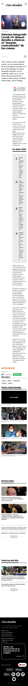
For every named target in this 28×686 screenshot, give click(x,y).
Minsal (10, 383)
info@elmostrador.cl (13, 627)
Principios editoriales (6, 634)
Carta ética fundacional (7, 632)
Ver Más (13, 536)
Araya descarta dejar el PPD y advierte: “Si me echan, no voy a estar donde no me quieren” (14, 528)
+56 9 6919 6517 (5, 627)
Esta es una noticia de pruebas (6, 404)
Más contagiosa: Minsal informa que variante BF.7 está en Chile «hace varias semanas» (13, 438)
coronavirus (16, 380)
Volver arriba (4, 665)
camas (3, 380)
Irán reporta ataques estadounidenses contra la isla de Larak (13, 585)
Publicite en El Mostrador (7, 638)
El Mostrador (5, 56)
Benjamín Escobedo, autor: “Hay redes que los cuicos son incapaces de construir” (21, 218)
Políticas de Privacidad (6, 635)
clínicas (9, 380)
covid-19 (4, 383)
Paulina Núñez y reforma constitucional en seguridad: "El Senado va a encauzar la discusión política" (12, 517)
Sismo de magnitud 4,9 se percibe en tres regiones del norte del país (21, 167)
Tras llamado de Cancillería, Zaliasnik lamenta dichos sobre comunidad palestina (21, 192)
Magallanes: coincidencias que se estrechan (13, 533)
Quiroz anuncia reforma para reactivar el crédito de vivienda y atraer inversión (12, 498)
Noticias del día (9, 560)
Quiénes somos (5, 630)
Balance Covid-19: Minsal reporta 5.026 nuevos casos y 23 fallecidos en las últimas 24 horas (12, 421)
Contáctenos (4, 642)
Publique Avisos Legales (7, 640)
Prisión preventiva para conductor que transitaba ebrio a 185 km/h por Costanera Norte (13, 578)
